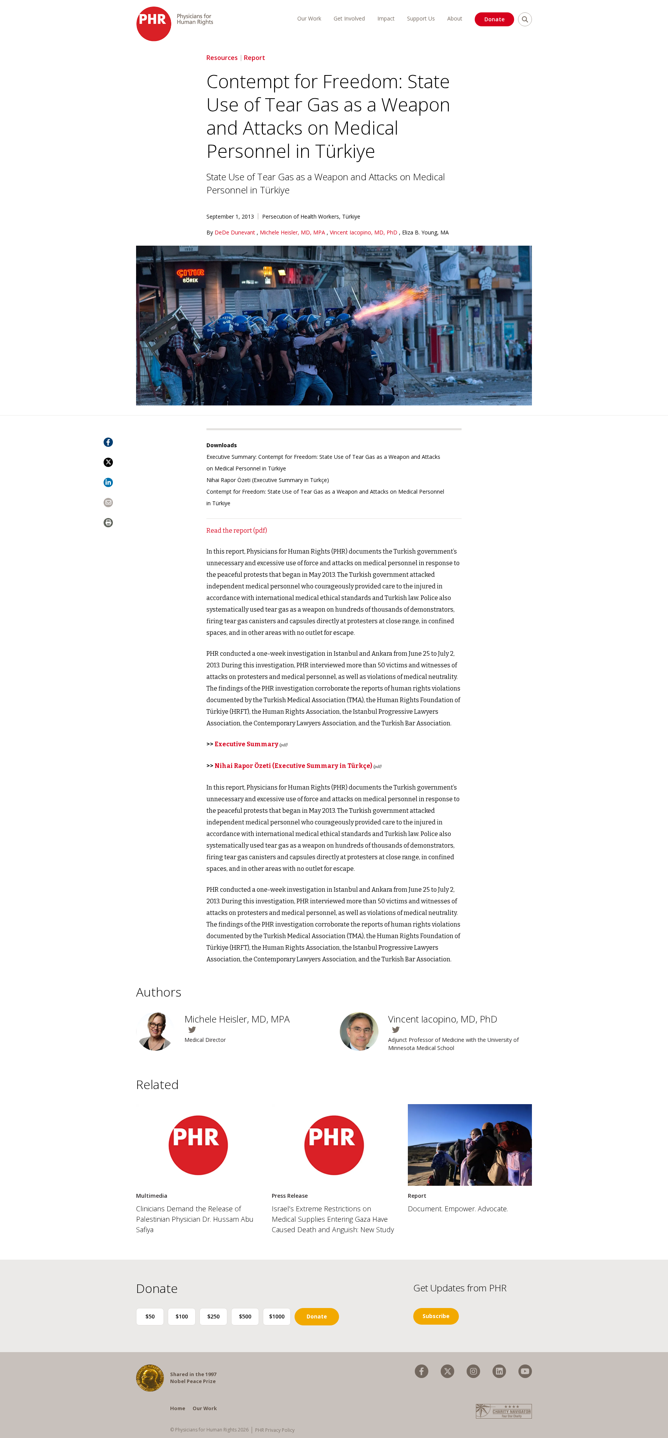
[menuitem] (421, 1371)
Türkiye (351, 216)
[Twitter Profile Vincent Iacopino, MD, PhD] (460, 1030)
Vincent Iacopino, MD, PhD (364, 232)
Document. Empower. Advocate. (458, 1208)
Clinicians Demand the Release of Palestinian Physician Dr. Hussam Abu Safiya (195, 1219)
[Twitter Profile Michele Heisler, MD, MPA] (256, 1030)
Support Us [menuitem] (421, 18)
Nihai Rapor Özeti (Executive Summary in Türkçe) (267, 480)
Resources (222, 57)
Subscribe (436, 1316)
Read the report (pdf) (236, 530)
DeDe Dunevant (236, 232)
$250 (213, 1316)
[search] (525, 19)
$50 (150, 1316)
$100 (182, 1316)
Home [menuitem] (177, 1408)
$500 (245, 1316)
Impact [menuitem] (386, 18)
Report (254, 57)
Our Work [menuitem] (309, 18)
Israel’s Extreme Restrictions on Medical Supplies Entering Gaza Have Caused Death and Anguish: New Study (333, 1219)
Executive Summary (246, 744)
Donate (494, 19)
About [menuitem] (454, 18)
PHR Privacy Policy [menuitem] (275, 1430)
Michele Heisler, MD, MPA (293, 232)
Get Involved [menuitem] (349, 18)
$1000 (277, 1316)
